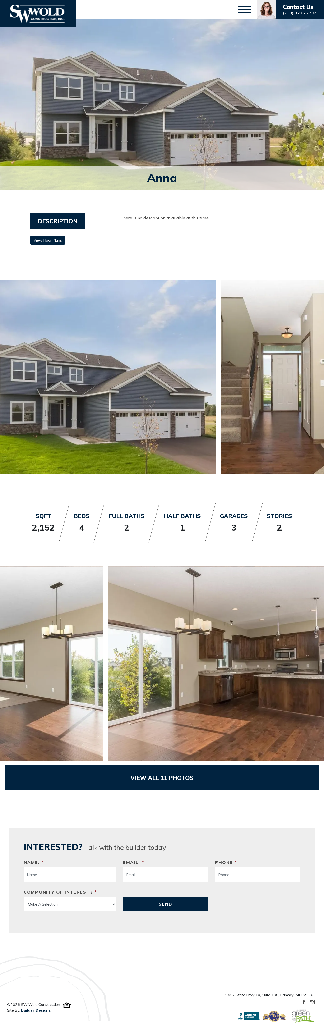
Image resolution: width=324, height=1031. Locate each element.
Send (165, 904)
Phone (226, 862)
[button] (290, 9)
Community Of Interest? (60, 892)
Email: (133, 862)
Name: (34, 862)
